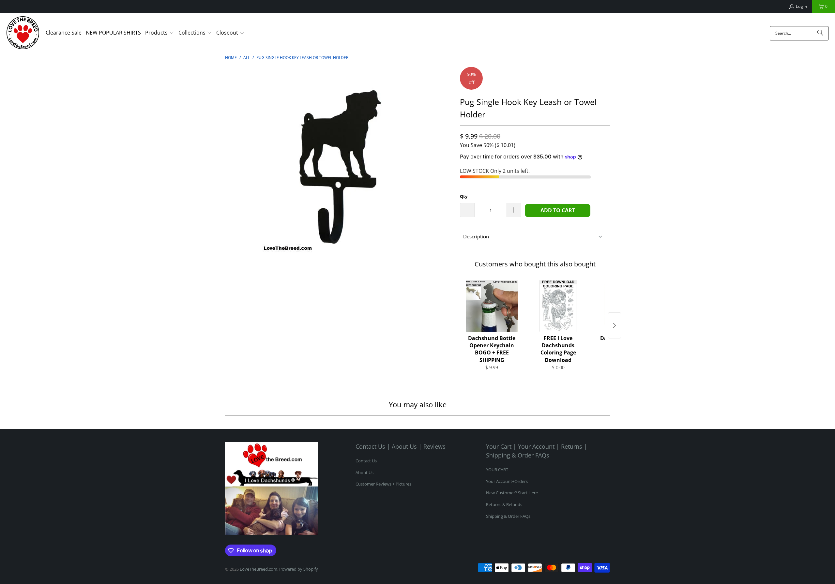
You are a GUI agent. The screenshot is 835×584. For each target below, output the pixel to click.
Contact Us (366, 461)
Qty (463, 196)
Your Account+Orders (507, 481)
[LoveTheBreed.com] (23, 33)
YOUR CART (497, 469)
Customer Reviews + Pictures (383, 484)
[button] (159, 33)
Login (801, 6)
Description (476, 236)
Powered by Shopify (298, 569)
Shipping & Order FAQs (508, 516)
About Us (364, 472)
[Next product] (614, 325)
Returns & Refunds (504, 504)
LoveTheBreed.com (258, 569)
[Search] (820, 33)
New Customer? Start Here (512, 493)
